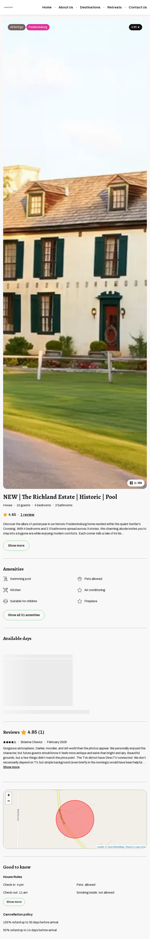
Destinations (90, 7)
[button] (9, 795)
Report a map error (136, 846)
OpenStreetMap (116, 846)
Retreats (114, 7)
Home (47, 7)
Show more (11, 767)
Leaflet (100, 846)
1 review (27, 515)
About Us (66, 7)
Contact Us (138, 7)
